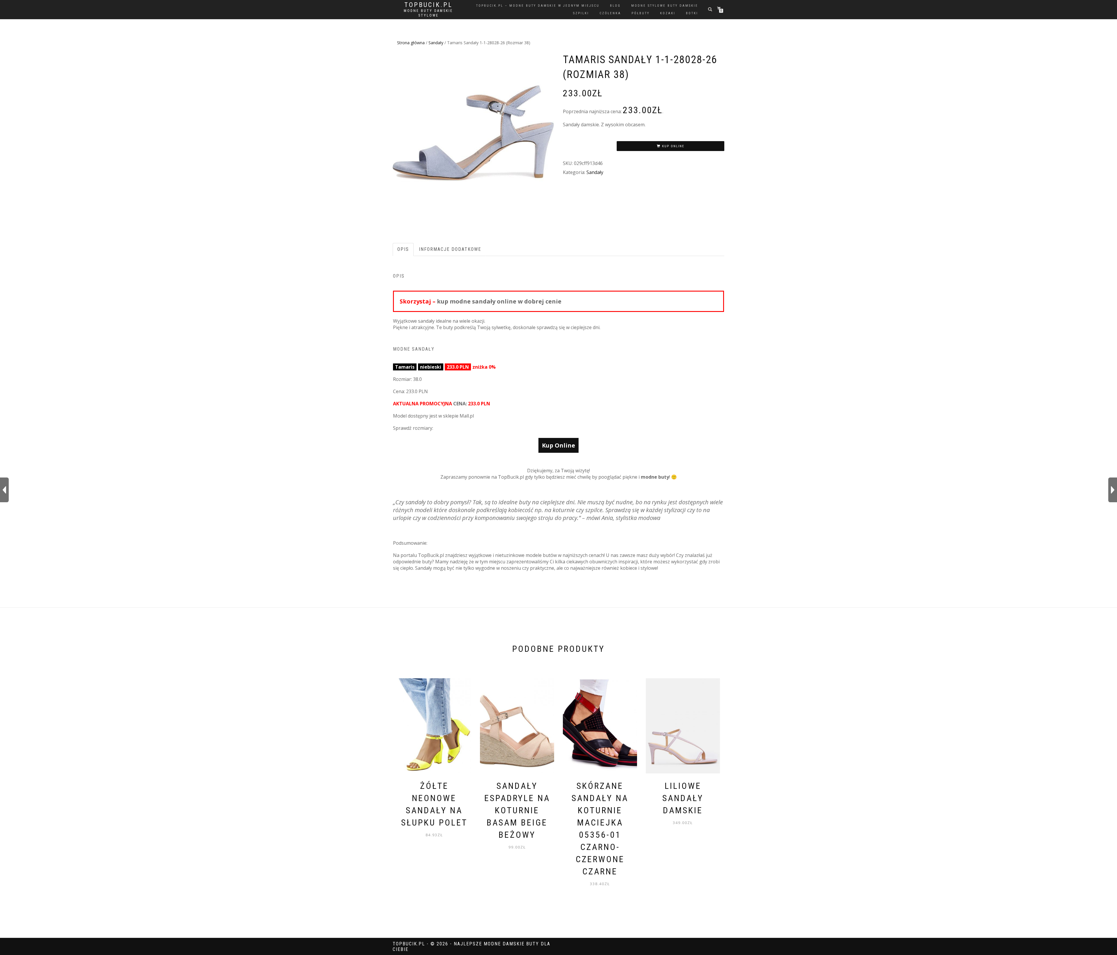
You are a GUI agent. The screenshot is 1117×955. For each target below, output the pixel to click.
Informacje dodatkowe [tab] (450, 249)
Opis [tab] (403, 249)
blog (615, 6)
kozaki (667, 13)
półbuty (641, 13)
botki (692, 13)
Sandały (435, 42)
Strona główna (411, 42)
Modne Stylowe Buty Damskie (664, 6)
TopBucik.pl (428, 4)
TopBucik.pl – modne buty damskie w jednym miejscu (538, 6)
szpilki (581, 13)
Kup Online (673, 146)
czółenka (610, 13)
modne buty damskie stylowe (428, 13)
